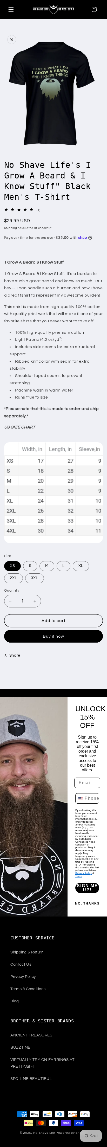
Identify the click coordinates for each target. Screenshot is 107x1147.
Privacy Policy (83, 873)
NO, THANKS (87, 903)
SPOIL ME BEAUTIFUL (31, 1079)
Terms (78, 876)
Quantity (11, 590)
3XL (34, 578)
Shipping (10, 228)
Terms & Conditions (27, 989)
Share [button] (14, 655)
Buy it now (53, 636)
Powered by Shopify (71, 1132)
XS (12, 566)
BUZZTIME (20, 1047)
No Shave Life (44, 1132)
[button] (11, 9)
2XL (13, 578)
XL (80, 566)
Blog (14, 1001)
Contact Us (20, 964)
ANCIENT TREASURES (31, 1035)
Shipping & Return (27, 952)
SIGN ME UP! (87, 887)
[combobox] (79, 798)
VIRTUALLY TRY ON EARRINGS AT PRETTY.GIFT (42, 1063)
